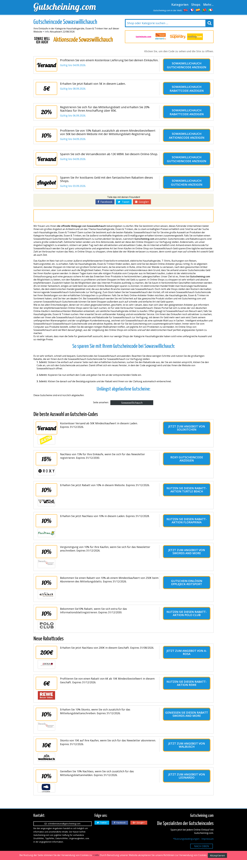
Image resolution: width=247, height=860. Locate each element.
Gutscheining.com (64, 6)
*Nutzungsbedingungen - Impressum (193, 838)
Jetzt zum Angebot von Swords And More (186, 551)
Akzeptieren (217, 855)
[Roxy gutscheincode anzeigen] (46, 470)
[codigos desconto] (204, 10)
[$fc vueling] (195, 37)
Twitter (103, 822)
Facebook (105, 201)
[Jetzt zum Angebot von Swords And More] (46, 563)
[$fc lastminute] (143, 37)
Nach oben (201, 846)
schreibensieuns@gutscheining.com (63, 823)
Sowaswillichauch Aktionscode (185, 136)
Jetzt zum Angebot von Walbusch (186, 745)
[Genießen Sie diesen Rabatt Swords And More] (46, 726)
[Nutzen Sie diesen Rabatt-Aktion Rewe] (46, 695)
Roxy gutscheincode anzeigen (186, 458)
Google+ (143, 201)
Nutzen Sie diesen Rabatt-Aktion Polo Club (187, 613)
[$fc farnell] (161, 37)
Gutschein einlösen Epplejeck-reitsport (186, 582)
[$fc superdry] (178, 37)
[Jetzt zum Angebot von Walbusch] (46, 757)
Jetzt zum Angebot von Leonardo (186, 775)
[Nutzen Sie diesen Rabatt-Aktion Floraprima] (46, 532)
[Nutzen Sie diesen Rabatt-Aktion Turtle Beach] (46, 501)
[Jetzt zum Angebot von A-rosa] (46, 664)
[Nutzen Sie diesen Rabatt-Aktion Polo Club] (46, 625)
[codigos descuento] (198, 10)
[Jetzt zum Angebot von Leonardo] (46, 788)
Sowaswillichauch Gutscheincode (184, 65)
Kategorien (179, 4)
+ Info (46, 31)
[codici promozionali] (211, 10)
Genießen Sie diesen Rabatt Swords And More (186, 714)
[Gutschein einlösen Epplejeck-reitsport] (46, 594)
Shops (195, 4)
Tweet (125, 201)
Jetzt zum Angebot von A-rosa (187, 652)
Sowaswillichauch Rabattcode (186, 89)
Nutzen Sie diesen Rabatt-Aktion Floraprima (187, 520)
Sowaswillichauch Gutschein (186, 182)
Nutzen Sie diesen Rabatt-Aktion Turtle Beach (187, 489)
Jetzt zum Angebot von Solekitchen (186, 427)
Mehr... (208, 4)
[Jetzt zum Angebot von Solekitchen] (46, 440)
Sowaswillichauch (132, 402)
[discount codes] (185, 10)
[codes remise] (192, 10)
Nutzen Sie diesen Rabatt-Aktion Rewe (187, 683)
